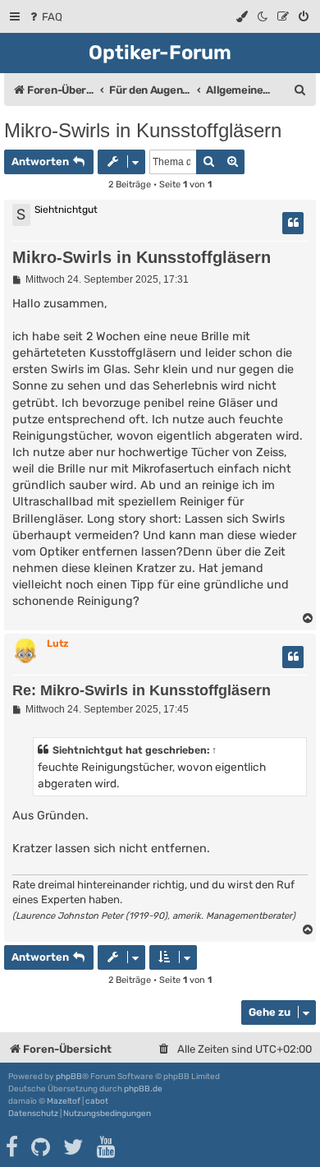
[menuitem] (44, 17)
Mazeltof (63, 1101)
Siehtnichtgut (88, 750)
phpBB (69, 1077)
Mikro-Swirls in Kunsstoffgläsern (142, 130)
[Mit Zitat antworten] (293, 223)
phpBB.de (143, 1089)
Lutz (57, 643)
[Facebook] (13, 1147)
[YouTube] (107, 1147)
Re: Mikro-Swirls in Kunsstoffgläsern (141, 690)
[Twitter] (74, 1147)
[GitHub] (41, 1147)
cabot (96, 1101)
